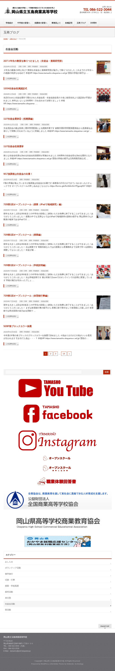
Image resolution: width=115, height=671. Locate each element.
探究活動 (9, 592)
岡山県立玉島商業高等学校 (54, 661)
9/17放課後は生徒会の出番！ (18, 174)
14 (64, 354)
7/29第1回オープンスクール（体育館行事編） (27, 296)
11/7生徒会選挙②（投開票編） (19, 119)
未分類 (8, 598)
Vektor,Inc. (70, 664)
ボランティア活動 (13, 568)
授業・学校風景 (33, 66)
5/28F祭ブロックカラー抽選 (18, 326)
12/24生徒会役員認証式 (15, 88)
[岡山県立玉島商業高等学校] (31, 11)
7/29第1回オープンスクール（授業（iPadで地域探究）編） (33, 204)
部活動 (8, 610)
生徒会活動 (43, 66)
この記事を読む (11, 78)
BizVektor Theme (57, 664)
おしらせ (9, 562)
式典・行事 (22, 66)
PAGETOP (105, 626)
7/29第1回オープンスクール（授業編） (23, 235)
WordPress (45, 664)
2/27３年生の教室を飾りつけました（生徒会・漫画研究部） (34, 61)
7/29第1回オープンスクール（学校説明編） (25, 265)
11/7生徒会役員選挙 (14, 146)
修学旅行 (9, 574)
